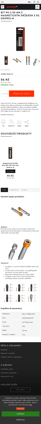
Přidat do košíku (21, 94)
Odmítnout (20, 420)
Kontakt (4, 349)
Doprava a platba (8, 353)
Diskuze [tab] (24, 190)
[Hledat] (34, 2)
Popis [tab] (4, 190)
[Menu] (2, 6)
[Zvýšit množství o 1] (7, 94)
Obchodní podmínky (9, 373)
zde (30, 405)
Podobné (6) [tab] (14, 190)
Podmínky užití (7, 369)
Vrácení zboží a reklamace (11, 357)
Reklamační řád (7, 376)
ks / (20, 390)
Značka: (7, 74)
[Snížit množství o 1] (2, 94)
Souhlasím (20, 414)
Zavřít (35, 129)
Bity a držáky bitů (28, 314)
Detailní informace (7, 114)
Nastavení (20, 408)
